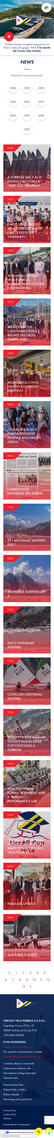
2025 (27, 88)
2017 (27, 129)
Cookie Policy (9, 1114)
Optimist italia (10, 1078)
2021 (41, 102)
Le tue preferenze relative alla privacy (21, 1132)
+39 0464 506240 (13, 1035)
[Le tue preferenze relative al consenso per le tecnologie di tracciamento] (49, 1133)
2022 (27, 102)
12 (48, 980)
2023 (13, 102)
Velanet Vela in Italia (14, 1089)
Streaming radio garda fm (17, 1099)
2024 (41, 88)
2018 (41, 115)
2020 (13, 115)
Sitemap (7, 1118)
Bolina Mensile (11, 1094)
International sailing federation (19, 1073)
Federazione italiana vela (17, 1068)
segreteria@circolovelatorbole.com (22, 1056)
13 (23, 987)
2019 (27, 115)
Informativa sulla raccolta (11, 1136)
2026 (13, 88)
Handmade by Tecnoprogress (16, 1124)
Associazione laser (13, 1084)
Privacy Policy (9, 1110)
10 (34, 980)
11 (41, 980)
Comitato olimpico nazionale (18, 1063)
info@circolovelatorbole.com (18, 1047)
